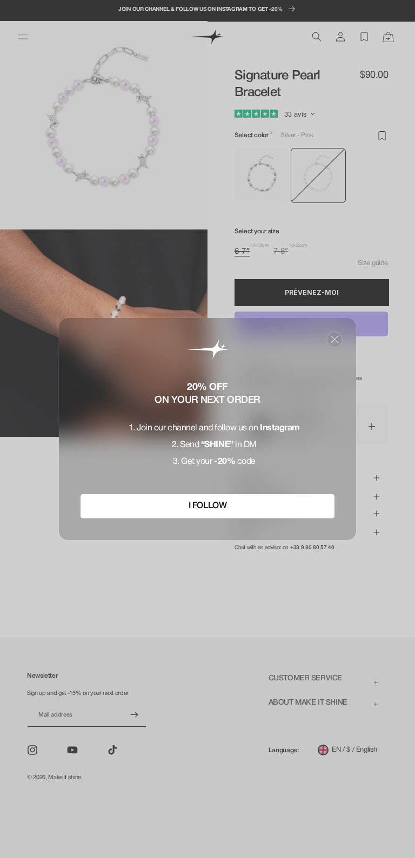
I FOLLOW (207, 506)
